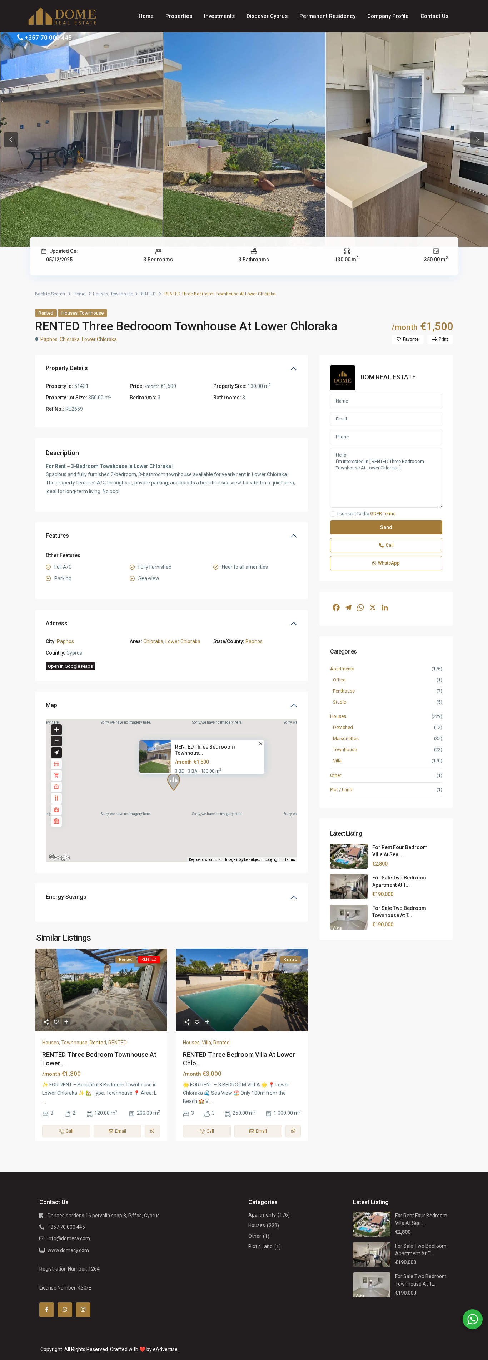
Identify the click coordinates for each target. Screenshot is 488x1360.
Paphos (49, 339)
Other (335, 775)
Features (57, 535)
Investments (219, 16)
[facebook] (46, 1309)
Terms (290, 860)
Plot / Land (341, 789)
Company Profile (388, 16)
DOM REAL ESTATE (388, 377)
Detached (343, 727)
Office (339, 680)
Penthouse (344, 691)
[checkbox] (332, 514)
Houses (100, 293)
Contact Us (434, 16)
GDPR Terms (382, 514)
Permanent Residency (327, 16)
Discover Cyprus (267, 16)
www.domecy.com (68, 1250)
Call (389, 545)
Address (57, 623)
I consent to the (366, 514)
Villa (206, 1042)
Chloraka (70, 339)
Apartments (342, 668)
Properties (178, 16)
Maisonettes (346, 738)
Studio (340, 702)
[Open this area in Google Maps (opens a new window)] (59, 857)
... (43, 1101)
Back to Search (50, 293)
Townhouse (121, 293)
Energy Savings (66, 896)
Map (51, 705)
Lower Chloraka (99, 339)
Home (146, 16)
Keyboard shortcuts (205, 860)
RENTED (148, 293)
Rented (46, 313)
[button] (176, 783)
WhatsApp (389, 563)
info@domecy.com (69, 1238)
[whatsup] (65, 1309)
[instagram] (83, 1309)
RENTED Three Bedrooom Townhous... (205, 750)
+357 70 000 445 (48, 37)
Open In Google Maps (70, 666)
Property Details (67, 368)
